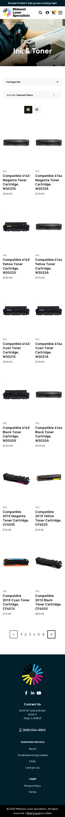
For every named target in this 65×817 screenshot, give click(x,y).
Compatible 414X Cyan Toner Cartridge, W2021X (16, 350)
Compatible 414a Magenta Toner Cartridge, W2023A (48, 182)
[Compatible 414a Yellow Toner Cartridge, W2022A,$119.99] (48, 226)
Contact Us (32, 767)
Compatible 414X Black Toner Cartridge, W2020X (16, 434)
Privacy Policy (32, 785)
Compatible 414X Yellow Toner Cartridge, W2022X (16, 266)
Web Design (34, 813)
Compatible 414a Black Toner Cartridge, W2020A (48, 434)
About (32, 748)
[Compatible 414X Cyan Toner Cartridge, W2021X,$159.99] (16, 310)
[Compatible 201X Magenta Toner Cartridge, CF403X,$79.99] (16, 478)
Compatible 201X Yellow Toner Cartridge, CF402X (48, 518)
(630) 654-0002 (34, 730)
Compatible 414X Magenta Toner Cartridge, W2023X (16, 182)
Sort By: (11, 95)
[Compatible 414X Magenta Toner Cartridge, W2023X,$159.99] (16, 142)
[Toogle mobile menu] (60, 12)
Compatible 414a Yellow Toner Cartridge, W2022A (48, 266)
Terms (32, 792)
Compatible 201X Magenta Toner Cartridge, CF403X (16, 518)
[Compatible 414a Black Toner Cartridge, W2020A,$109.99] (48, 394)
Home (6, 23)
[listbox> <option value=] (36, 95)
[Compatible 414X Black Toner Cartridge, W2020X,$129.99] (16, 394)
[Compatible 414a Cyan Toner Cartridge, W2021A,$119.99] (48, 310)
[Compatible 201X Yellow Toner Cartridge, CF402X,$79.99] (48, 478)
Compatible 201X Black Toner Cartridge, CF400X (48, 602)
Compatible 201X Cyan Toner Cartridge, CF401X (16, 602)
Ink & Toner (17, 23)
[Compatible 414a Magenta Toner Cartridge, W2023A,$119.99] (48, 142)
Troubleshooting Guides (32, 755)
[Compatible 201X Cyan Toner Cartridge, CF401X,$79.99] (16, 562)
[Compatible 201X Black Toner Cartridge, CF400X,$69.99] (48, 562)
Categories (13, 82)
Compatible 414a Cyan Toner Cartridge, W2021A (48, 350)
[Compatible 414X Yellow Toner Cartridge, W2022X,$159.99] (16, 226)
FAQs (32, 761)
